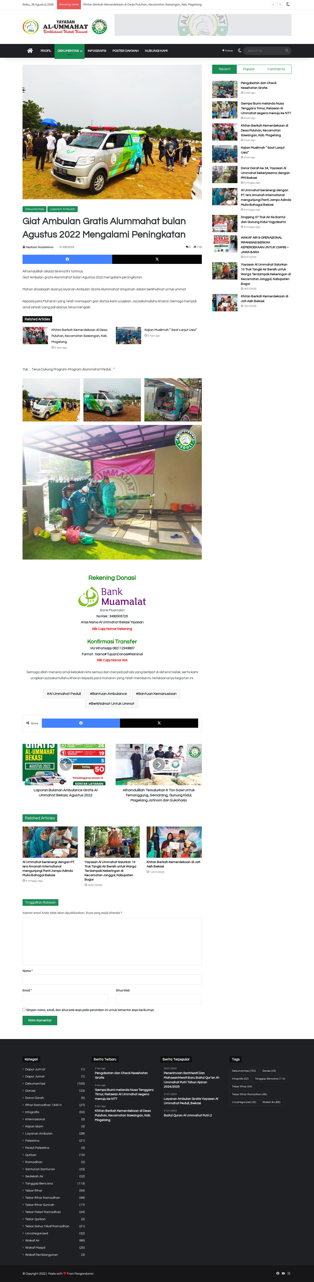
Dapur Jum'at (35, 1069)
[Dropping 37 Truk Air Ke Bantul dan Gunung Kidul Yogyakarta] (224, 223)
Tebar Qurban (35, 1219)
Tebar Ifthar (33, 1190)
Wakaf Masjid (35, 1247)
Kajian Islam (34, 1126)
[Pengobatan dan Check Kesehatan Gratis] (224, 89)
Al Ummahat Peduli (65, 694)
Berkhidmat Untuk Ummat (112, 703)
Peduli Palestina (37, 1147)
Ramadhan (33, 1162)
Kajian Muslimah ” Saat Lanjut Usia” (171, 330)
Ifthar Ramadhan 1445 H (43, 1105)
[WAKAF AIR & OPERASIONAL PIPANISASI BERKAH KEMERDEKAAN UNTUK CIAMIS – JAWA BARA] (224, 244)
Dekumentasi (68, 50)
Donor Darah (34, 1098)
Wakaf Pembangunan (41, 1254)
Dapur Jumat (35, 1076)
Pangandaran (84, 1273)
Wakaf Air (32, 1240)
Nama (28, 971)
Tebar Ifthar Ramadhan (42, 1197)
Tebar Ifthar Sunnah (39, 1205)
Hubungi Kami (156, 50)
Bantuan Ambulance (109, 694)
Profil (46, 50)
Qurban (30, 1155)
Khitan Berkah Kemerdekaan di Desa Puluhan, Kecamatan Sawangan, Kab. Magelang (79, 336)
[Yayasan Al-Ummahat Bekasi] (65, 27)
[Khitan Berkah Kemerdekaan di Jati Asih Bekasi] (174, 842)
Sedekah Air (34, 1176)
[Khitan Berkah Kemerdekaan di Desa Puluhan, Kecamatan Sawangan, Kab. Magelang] (35, 335)
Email (27, 990)
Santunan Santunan (40, 1169)
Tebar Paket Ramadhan (43, 1212)
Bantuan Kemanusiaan (157, 694)
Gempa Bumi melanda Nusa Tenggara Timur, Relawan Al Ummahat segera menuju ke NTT (266, 108)
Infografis (97, 50)
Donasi (30, 1090)
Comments (276, 69)
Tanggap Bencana (39, 1183)
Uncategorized (36, 1233)
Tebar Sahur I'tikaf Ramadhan (47, 1226)
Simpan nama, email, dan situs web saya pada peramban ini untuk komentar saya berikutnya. (90, 1010)
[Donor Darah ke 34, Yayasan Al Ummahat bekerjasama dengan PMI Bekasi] (224, 174)
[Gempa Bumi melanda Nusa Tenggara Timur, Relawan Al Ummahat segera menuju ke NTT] (224, 109)
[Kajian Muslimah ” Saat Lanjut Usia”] (128, 335)
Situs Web (123, 990)
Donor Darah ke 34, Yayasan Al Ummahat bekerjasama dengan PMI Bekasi (265, 173)
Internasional (35, 1119)
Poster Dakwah (126, 50)
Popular (249, 69)
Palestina (32, 1140)
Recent (225, 69)
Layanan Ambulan (62, 209)
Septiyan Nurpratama (39, 247)
